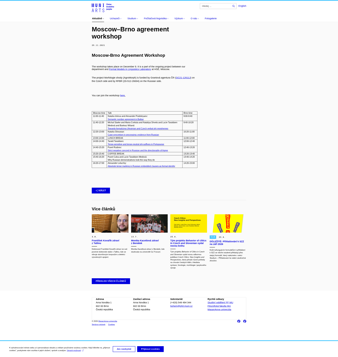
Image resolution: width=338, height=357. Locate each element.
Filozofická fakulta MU (219, 306)
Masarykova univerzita (219, 309)
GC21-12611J (183, 77)
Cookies (111, 324)
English (242, 6)
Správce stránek (98, 324)
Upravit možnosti (74, 350)
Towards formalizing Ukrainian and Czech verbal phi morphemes (138, 128)
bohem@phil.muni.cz (181, 306)
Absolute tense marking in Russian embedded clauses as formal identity (141, 166)
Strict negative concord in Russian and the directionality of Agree (138, 150)
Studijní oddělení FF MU (220, 302)
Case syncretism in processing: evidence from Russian (133, 135)
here (122, 95)
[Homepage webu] (103, 7)
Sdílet (102, 190)
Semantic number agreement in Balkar (126, 119)
